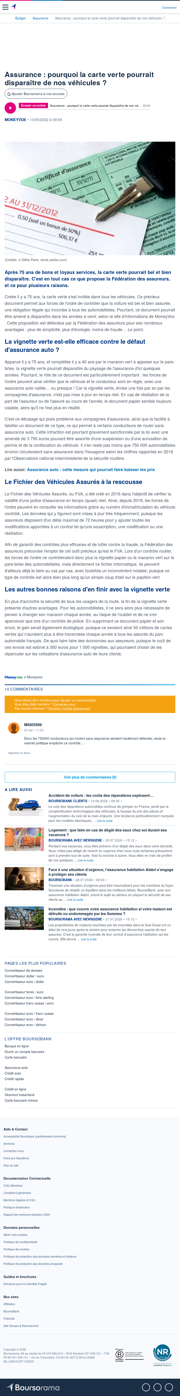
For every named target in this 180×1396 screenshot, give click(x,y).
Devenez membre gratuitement (69, 708)
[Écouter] (10, 108)
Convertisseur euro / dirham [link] (25, 1024)
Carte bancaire (16, 1057)
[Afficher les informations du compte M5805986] (13, 728)
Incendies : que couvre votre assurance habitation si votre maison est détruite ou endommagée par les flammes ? (110, 911)
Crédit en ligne (15, 1089)
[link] (35, 1136)
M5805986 (33, 724)
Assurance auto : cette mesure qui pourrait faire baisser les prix (91, 469)
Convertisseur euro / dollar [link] (24, 981)
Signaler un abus (19, 752)
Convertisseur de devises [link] (23, 970)
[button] (5, 7)
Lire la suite (104, 820)
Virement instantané (19, 1094)
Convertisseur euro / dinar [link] (24, 1019)
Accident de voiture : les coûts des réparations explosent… (101, 795)
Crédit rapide (14, 1078)
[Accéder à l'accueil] (6, 17)
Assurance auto (16, 1067)
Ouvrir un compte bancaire (24, 1051)
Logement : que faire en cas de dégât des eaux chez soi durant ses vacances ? (108, 832)
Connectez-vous (64, 704)
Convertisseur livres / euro (24, 992)
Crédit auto (13, 1073)
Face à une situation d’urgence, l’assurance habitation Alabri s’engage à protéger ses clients (111, 872)
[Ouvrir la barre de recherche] (150, 7)
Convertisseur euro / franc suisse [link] (29, 1013)
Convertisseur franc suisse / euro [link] (29, 1003)
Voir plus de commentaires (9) (90, 777)
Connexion (169, 7)
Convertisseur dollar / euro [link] (24, 976)
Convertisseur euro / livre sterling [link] (29, 997)
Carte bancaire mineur (21, 1100)
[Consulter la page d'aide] (156, 7)
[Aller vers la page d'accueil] (14, 7)
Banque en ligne (17, 1046)
